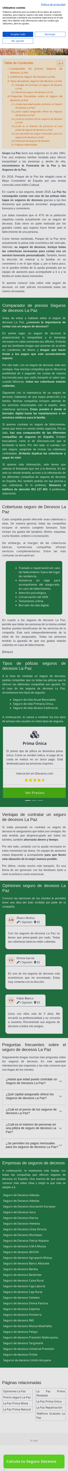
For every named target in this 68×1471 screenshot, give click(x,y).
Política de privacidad (53, 4)
